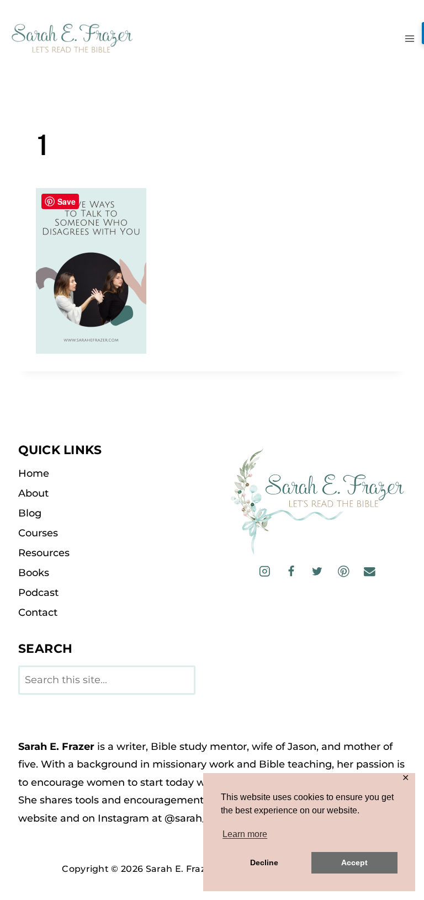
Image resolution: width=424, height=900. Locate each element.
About (33, 493)
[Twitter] (317, 571)
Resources (44, 553)
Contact (37, 612)
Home (33, 473)
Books (33, 573)
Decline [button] (264, 862)
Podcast (38, 593)
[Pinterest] (343, 571)
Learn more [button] (244, 834)
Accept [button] (354, 862)
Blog (29, 513)
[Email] (369, 571)
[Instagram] (264, 571)
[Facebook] (290, 571)
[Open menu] (409, 38)
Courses (38, 533)
